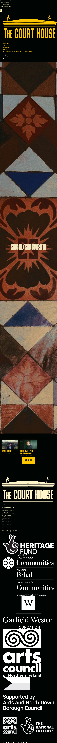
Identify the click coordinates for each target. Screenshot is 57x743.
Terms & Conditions (13, 530)
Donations (6, 47)
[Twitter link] (6, 52)
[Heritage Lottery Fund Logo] (28, 544)
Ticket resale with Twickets (8, 513)
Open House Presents (6, 6)
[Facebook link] (3, 52)
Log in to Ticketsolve (6, 515)
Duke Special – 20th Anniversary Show (26, 452)
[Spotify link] (7, 52)
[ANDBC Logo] (28, 694)
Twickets (29, 51)
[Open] (3, 58)
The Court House (5, 4)
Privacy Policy (5, 530)
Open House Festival (5, 2)
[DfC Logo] (28, 575)
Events (5, 42)
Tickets (8, 444)
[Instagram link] (4, 53)
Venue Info (6, 43)
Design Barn (9, 531)
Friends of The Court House (19, 51)
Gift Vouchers (7, 51)
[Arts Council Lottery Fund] (28, 726)
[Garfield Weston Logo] (28, 612)
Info (13, 444)
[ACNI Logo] (22, 653)
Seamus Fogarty (6, 451)
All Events (28, 460)
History (5, 49)
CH (1, 11)
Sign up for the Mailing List (8, 510)
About (4, 45)
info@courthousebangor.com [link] (8, 507)
